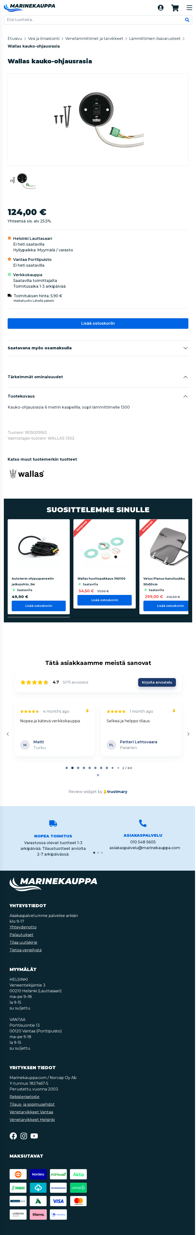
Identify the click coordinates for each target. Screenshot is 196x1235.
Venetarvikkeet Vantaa (31, 1112)
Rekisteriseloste (24, 1097)
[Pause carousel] (97, 775)
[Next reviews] (187, 734)
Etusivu (15, 38)
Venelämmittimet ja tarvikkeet (94, 38)
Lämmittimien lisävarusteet (155, 38)
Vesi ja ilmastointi (44, 38)
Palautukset (21, 935)
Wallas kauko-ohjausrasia (34, 46)
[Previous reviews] (7, 734)
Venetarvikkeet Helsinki (32, 1119)
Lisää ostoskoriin (97, 323)
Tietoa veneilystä (26, 950)
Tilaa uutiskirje (23, 942)
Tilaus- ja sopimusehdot (32, 1104)
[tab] (66, 768)
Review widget (82, 791)
